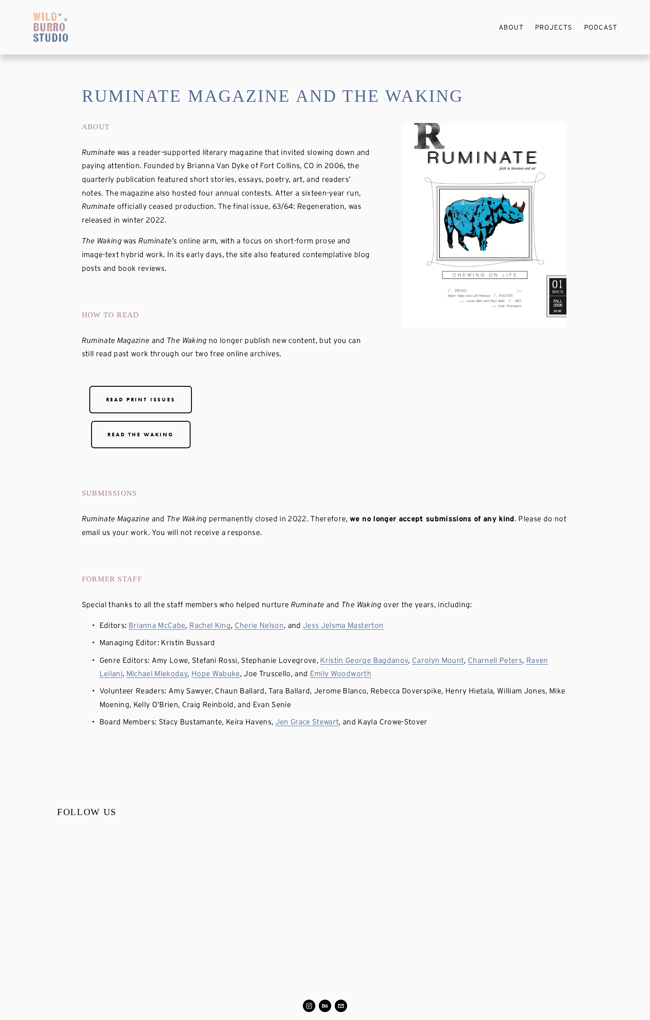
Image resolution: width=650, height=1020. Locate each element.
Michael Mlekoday (156, 673)
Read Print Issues (141, 399)
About (511, 27)
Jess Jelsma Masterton (343, 625)
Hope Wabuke (215, 673)
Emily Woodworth (340, 673)
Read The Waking (140, 434)
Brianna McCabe (157, 625)
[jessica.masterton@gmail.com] (341, 1006)
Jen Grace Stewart (307, 721)
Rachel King (210, 625)
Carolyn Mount (438, 660)
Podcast (600, 27)
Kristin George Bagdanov (364, 660)
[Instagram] (309, 1006)
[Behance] (325, 1006)
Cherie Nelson (259, 625)
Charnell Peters (495, 660)
